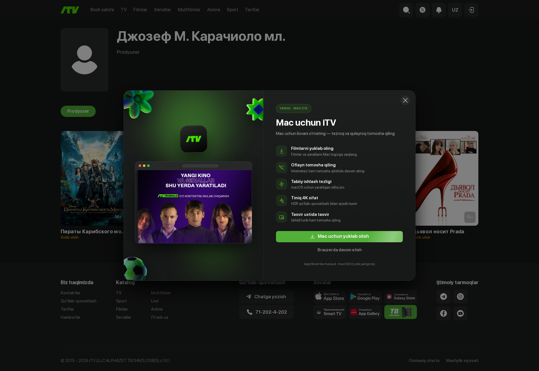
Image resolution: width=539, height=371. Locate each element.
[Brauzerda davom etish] (405, 100)
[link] (339, 236)
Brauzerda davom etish (340, 249)
